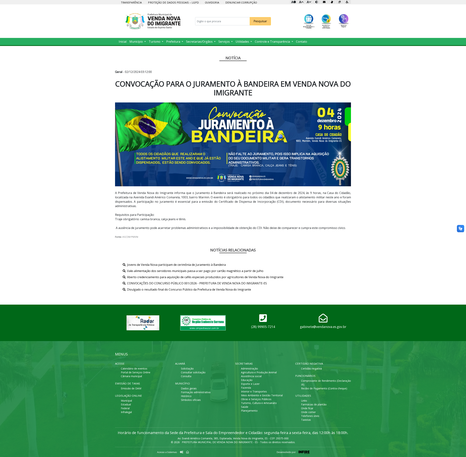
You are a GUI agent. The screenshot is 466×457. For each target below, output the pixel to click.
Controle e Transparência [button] (273, 42)
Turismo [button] (155, 42)
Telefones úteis (310, 416)
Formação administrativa (195, 392)
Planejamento (249, 410)
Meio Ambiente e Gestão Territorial (262, 395)
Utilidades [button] (243, 42)
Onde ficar (307, 408)
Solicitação (187, 368)
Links (304, 400)
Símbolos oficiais (191, 400)
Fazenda (246, 387)
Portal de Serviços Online (135, 372)
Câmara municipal (131, 376)
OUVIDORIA (212, 2)
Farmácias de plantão (314, 404)
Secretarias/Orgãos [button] (199, 42)
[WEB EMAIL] (187, 452)
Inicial (123, 42)
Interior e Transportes (254, 391)
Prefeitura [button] (173, 42)
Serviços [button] (224, 42)
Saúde (244, 407)
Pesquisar (260, 21)
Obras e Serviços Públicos (256, 399)
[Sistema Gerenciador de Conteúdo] (182, 452)
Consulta (186, 376)
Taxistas (306, 419)
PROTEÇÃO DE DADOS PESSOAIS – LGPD (173, 2)
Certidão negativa (311, 368)
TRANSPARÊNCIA (131, 2)
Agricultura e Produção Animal (259, 372)
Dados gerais (189, 388)
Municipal (126, 400)
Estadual (126, 404)
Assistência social (251, 376)
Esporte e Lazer (250, 384)
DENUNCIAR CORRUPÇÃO (241, 2)
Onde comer (308, 412)
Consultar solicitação (193, 372)
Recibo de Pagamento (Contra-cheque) (324, 388)
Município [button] (136, 42)
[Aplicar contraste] (316, 2)
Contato (301, 42)
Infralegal (126, 412)
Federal (125, 408)
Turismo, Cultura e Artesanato (259, 403)
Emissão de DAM (131, 388)
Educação (246, 380)
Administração (249, 368)
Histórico (186, 396)
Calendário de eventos (134, 368)
